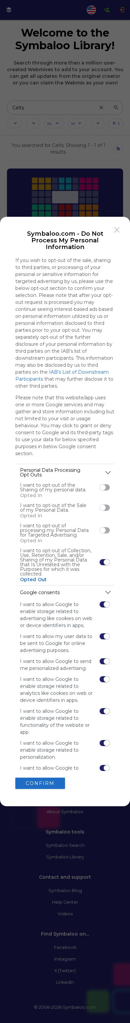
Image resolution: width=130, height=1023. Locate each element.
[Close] (117, 229)
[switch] (104, 487)
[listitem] (65, 472)
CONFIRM (40, 783)
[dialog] (65, 511)
